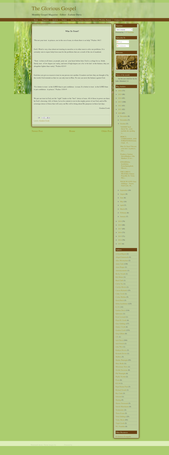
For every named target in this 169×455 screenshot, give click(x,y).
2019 (120, 221)
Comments (122, 46)
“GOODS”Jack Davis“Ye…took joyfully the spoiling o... (127, 130)
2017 (120, 229)
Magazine (45, 20)
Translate (131, 32)
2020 (120, 113)
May (122, 201)
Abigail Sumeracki (122, 257)
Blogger (75, 445)
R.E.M (118, 383)
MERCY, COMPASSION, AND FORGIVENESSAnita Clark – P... (128, 139)
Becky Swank (120, 274)
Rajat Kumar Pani (122, 386)
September (124, 190)
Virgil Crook (120, 423)
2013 (120, 244)
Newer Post (37, 131)
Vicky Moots (120, 420)
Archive (55, 20)
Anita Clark (120, 264)
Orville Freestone (122, 370)
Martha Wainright (122, 360)
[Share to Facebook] (47, 118)
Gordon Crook (44, 121)
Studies (64, 20)
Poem (118, 380)
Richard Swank (121, 390)
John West (119, 347)
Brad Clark (119, 280)
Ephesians (119, 313)
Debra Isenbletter (121, 304)
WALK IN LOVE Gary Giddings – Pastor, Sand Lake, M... (128, 183)
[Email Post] (38, 117)
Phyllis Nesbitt (121, 376)
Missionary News (122, 367)
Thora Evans (120, 413)
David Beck (120, 300)
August (123, 194)
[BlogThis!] (44, 118)
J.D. (117, 337)
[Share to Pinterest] (49, 118)
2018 (120, 225)
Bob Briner (119, 277)
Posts (120, 42)
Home (36, 20)
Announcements (121, 270)
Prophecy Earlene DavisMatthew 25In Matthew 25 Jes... (127, 156)
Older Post (106, 131)
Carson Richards (121, 290)
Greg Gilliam (120, 333)
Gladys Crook (120, 327)
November (124, 120)
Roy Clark (119, 393)
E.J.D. (118, 307)
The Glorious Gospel (54, 8)
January (123, 216)
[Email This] (42, 118)
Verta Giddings (121, 416)
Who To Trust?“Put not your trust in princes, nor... (128, 148)
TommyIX (59, 445)
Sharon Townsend (122, 403)
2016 (120, 232)
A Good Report (121, 254)
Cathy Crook (120, 294)
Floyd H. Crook (121, 320)
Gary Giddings (121, 323)
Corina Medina (121, 297)
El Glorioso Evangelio (123, 436)
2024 (120, 98)
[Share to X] (46, 118)
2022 (120, 105)
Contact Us (119, 20)
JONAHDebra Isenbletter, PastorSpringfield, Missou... (127, 165)
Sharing (118, 400)
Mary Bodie (120, 363)
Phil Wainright (120, 373)
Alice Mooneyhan (122, 260)
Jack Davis (119, 340)
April (122, 205)
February (123, 213)
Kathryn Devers (121, 350)
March (122, 209)
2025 (120, 94)
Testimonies (120, 410)
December (124, 116)
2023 (120, 102)
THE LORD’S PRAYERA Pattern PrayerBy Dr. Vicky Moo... (127, 175)
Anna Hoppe (120, 267)
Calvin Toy (119, 284)
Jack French (120, 343)
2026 (120, 90)
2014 (120, 240)
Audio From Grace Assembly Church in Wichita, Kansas (91, 20)
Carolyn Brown (121, 287)
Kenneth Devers (121, 353)
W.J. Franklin (120, 426)
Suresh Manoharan (122, 406)
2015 (120, 236)
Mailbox (118, 357)
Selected (118, 396)
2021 (120, 109)
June (122, 198)
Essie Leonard (121, 317)
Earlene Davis (120, 310)
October (123, 124)
